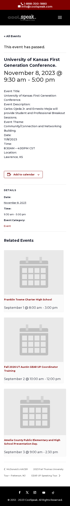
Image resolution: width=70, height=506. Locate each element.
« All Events (12, 36)
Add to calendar (24, 174)
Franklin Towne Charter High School (28, 299)
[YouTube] (44, 492)
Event (7, 226)
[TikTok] (53, 492)
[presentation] (33, 272)
